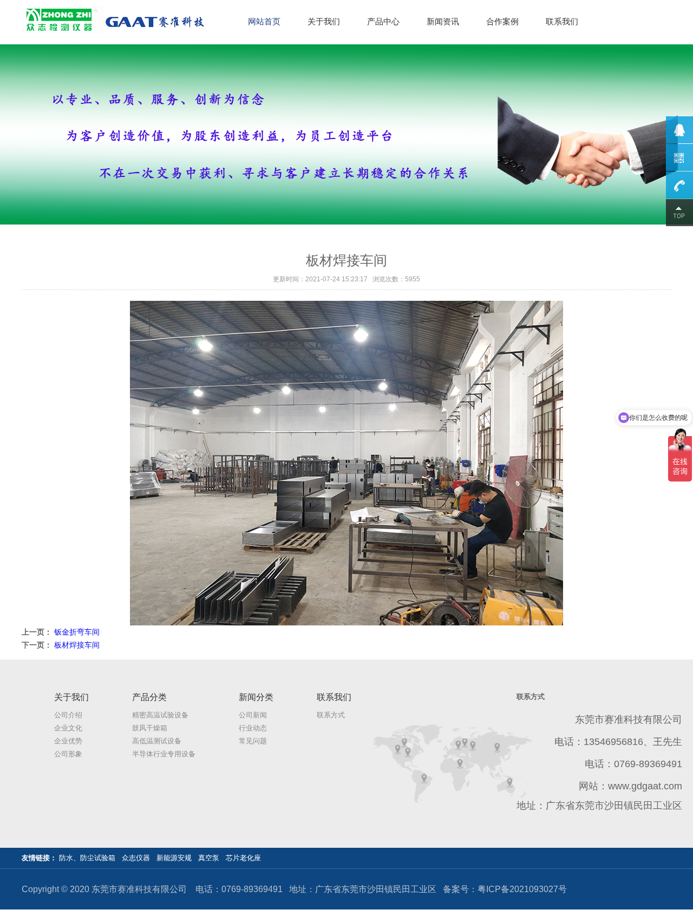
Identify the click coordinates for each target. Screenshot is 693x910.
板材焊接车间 (77, 645)
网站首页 (264, 21)
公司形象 (68, 754)
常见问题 (253, 741)
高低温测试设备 (156, 741)
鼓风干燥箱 (149, 728)
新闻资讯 (443, 21)
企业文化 (68, 728)
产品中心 (383, 21)
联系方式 (331, 715)
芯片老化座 (243, 858)
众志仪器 (136, 858)
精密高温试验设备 (160, 715)
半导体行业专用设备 (163, 754)
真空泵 (208, 858)
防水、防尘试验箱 (87, 858)
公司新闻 (253, 715)
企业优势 (68, 741)
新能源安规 (174, 858)
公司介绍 (68, 715)
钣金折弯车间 (77, 632)
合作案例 (502, 21)
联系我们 (562, 21)
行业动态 (253, 728)
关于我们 (324, 21)
